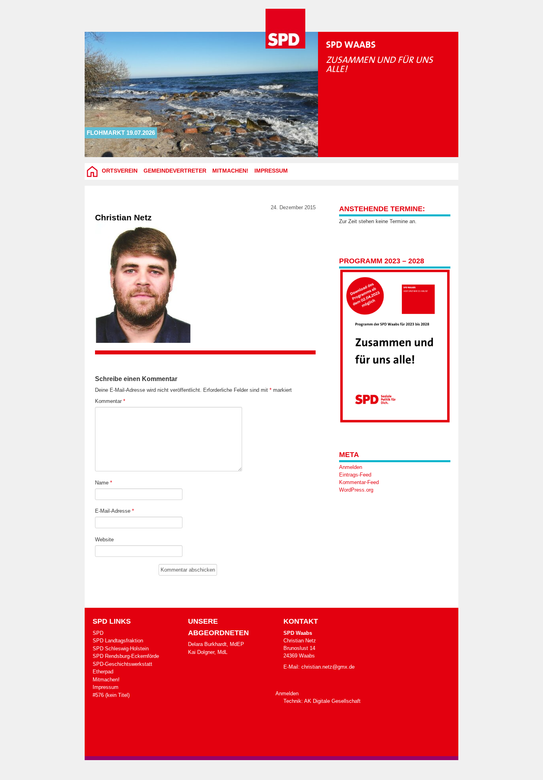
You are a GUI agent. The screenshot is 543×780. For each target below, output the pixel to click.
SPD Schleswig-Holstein (121, 649)
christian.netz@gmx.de (328, 667)
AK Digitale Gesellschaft (332, 701)
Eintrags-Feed (355, 475)
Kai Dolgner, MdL (207, 652)
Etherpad (103, 672)
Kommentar (110, 401)
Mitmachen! (230, 170)
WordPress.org (356, 490)
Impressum (271, 170)
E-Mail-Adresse (114, 511)
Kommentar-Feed (359, 482)
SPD (98, 633)
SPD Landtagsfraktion (118, 641)
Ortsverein (120, 170)
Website (104, 540)
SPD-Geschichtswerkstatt (122, 664)
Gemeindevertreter (175, 170)
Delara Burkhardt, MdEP (216, 644)
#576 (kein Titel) (111, 695)
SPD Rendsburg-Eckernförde (126, 656)
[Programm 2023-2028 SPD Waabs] (394, 346)
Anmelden (350, 467)
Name (103, 483)
